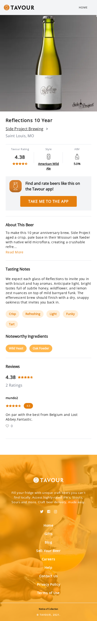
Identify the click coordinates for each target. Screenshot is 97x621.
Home (83, 7)
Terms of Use (48, 593)
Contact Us (48, 576)
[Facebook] (48, 510)
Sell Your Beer (48, 550)
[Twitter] (41, 510)
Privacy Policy (48, 584)
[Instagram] (55, 510)
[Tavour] (48, 477)
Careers (48, 559)
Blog (48, 542)
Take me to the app (48, 201)
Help (48, 567)
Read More (14, 252)
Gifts (48, 534)
